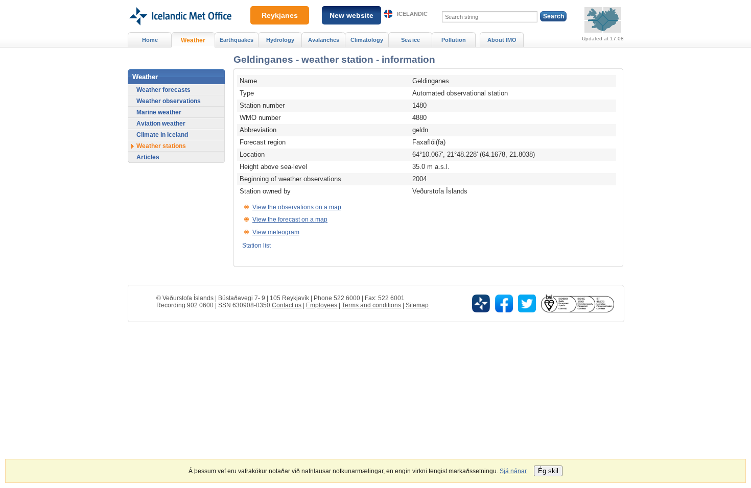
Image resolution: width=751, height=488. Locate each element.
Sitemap (417, 305)
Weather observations (168, 101)
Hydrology (280, 40)
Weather (193, 40)
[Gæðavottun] (577, 303)
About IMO (502, 40)
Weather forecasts (163, 89)
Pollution (453, 40)
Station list (256, 245)
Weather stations (161, 146)
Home (150, 40)
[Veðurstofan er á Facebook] (504, 303)
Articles (147, 157)
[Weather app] (481, 303)
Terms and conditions (371, 305)
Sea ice (410, 40)
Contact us (286, 305)
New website (351, 15)
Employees (321, 305)
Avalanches (323, 40)
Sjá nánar (513, 471)
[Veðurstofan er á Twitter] (527, 303)
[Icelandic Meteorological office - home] (179, 3)
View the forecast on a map (289, 219)
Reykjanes (280, 15)
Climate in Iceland (162, 134)
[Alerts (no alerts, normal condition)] (602, 20)
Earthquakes (236, 40)
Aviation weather (160, 123)
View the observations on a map (296, 207)
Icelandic (412, 14)
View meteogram (275, 232)
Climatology (366, 40)
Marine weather (158, 112)
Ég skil (548, 471)
